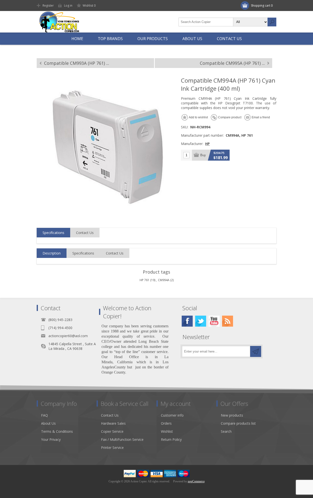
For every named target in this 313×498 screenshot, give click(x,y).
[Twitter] (200, 321)
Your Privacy (51, 439)
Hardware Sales (113, 423)
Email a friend (261, 117)
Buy (203, 155)
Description (52, 253)
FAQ (44, 415)
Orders (166, 423)
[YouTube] (214, 321)
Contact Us (85, 232)
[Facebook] (187, 321)
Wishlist (167, 431)
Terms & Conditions (57, 431)
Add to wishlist (198, 117)
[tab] (53, 233)
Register (48, 5)
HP (207, 143)
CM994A (163, 280)
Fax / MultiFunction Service (122, 439)
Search (272, 22)
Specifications (53, 232)
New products (232, 415)
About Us (48, 423)
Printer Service (112, 447)
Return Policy (171, 439)
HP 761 (144, 280)
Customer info (172, 415)
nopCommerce (196, 481)
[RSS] (227, 321)
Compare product (229, 117)
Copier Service (112, 431)
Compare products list (238, 423)
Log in (68, 5)
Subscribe (255, 351)
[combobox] (206, 22)
